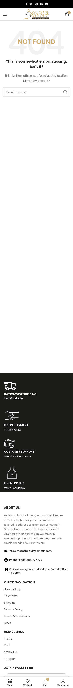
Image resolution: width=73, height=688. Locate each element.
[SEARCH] (65, 92)
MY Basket (10, 652)
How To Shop (12, 589)
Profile (8, 639)
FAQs (7, 623)
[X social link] (31, 4)
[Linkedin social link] (41, 4)
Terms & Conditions (17, 616)
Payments (10, 596)
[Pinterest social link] (36, 4)
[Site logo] (36, 14)
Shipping (10, 603)
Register (9, 659)
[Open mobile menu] (5, 14)
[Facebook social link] (26, 4)
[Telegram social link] (46, 4)
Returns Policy (13, 609)
